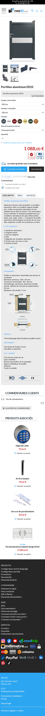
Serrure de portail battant (22, 511)
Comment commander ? (11, 619)
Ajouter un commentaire (16, 408)
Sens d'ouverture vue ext (10, 126)
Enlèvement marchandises (12, 634)
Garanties (5, 631)
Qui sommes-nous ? (9, 681)
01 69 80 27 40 (23, 3)
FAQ (3, 605)
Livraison (5, 628)
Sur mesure (36, 169)
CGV (3, 688)
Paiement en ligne (8, 588)
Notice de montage (9, 611)
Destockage (6, 703)
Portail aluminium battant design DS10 (22, 546)
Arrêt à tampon (22, 478)
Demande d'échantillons (11, 597)
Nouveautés (6, 577)
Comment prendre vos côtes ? (15, 184)
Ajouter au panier (15, 169)
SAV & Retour (7, 594)
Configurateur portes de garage (14, 569)
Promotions (6, 574)
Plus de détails (39, 96)
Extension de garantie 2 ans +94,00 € (18, 143)
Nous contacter (7, 591)
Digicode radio (22, 445)
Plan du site (6, 684)
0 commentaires (7, 180)
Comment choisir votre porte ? (14, 616)
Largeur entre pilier (8, 100)
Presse (4, 698)
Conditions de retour (12, 188)
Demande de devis (9, 580)
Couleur (4, 116)
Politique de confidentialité (12, 691)
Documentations (8, 608)
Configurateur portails (10, 571)
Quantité (4, 134)
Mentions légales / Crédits (12, 710)
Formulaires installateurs (11, 696)
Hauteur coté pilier (8, 108)
